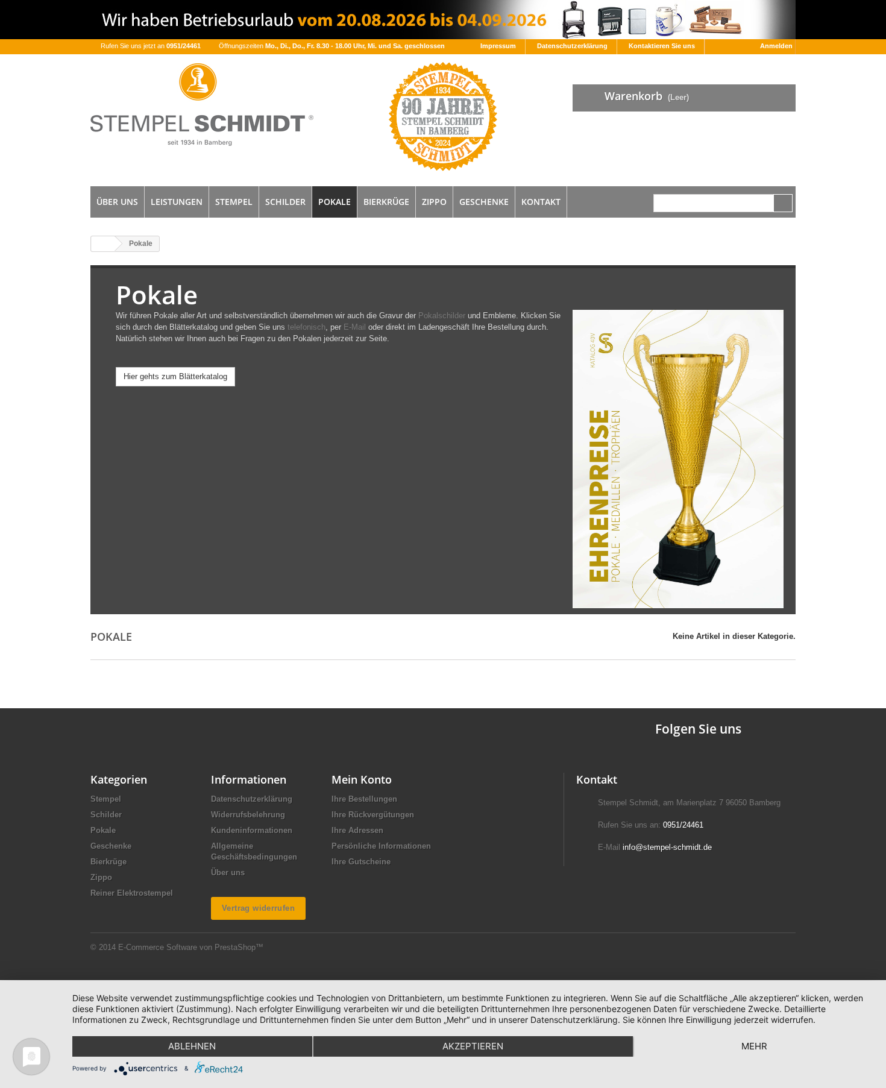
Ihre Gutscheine (361, 861)
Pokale (334, 201)
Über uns (117, 201)
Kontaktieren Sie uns (662, 45)
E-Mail (355, 327)
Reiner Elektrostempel (131, 893)
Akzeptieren (472, 1046)
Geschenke (484, 201)
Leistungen (177, 201)
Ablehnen (192, 1046)
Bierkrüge (386, 201)
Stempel (234, 201)
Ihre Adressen (357, 830)
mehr (754, 1046)
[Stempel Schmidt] (201, 104)
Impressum (498, 45)
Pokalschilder (443, 315)
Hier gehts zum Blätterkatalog (175, 376)
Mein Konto (361, 779)
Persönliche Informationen (381, 846)
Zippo (434, 201)
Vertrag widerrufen (258, 908)
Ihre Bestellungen (364, 798)
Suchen (783, 203)
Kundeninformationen (251, 830)
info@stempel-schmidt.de (667, 847)
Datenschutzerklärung (572, 45)
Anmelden (776, 45)
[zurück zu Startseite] (103, 243)
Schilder (285, 201)
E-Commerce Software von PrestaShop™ (190, 947)
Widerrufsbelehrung (248, 814)
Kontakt (541, 201)
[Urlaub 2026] (443, 19)
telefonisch (306, 327)
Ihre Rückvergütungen (372, 814)
